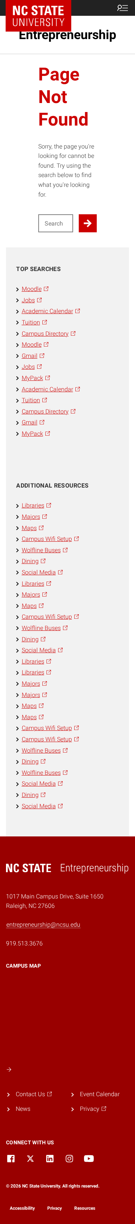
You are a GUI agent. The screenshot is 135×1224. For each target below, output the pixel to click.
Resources (84, 1208)
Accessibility (22, 1208)
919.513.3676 (24, 943)
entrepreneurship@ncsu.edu (43, 924)
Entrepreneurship (67, 34)
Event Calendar (100, 1094)
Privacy (54, 1208)
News (23, 1108)
